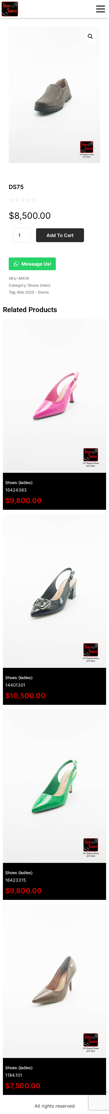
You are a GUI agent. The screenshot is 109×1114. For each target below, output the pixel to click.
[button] (90, 36)
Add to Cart (60, 235)
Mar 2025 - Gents (33, 292)
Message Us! (36, 264)
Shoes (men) (39, 285)
